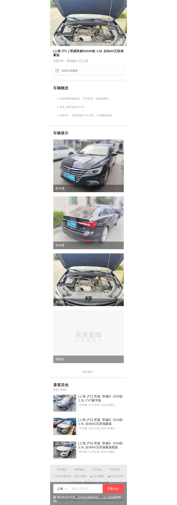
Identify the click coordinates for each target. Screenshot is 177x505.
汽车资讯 (114, 469)
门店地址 (97, 469)
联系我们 (79, 469)
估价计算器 (80, 476)
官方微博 (99, 476)
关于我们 (62, 469)
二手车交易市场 (62, 476)
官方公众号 (117, 476)
